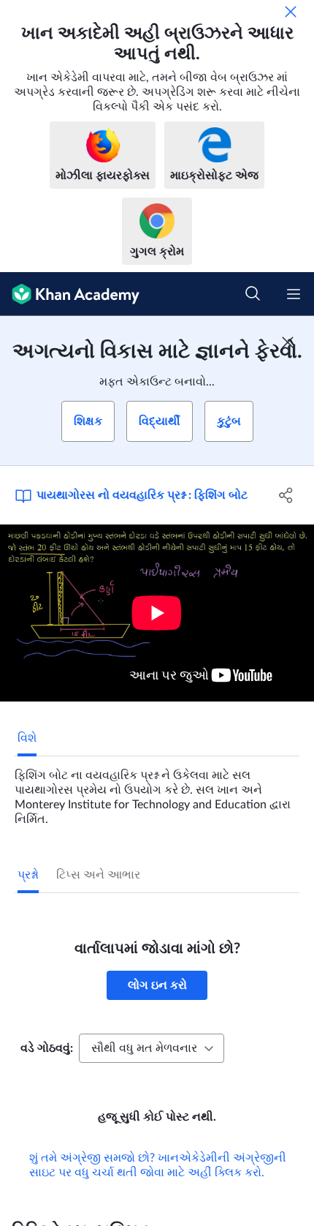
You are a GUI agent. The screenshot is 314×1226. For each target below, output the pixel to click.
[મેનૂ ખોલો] (293, 294)
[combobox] (151, 1048)
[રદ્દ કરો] (290, 11)
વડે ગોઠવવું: (46, 1048)
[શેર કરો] (286, 495)
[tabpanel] (157, 791)
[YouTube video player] (157, 613)
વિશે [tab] (27, 738)
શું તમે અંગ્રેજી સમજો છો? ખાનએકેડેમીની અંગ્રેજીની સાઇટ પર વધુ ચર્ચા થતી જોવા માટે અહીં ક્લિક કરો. (157, 1165)
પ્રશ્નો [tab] (28, 875)
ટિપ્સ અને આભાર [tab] (98, 875)
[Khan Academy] (69, 294)
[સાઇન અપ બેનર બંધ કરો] (287, 342)
